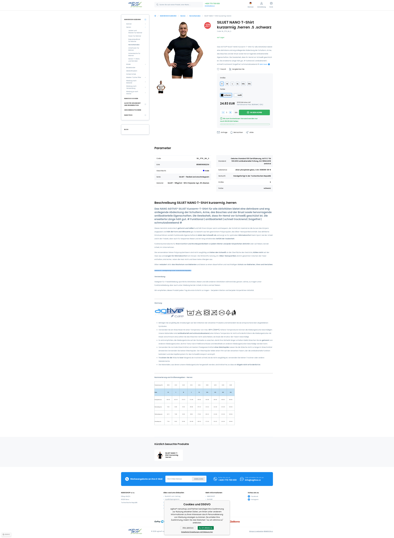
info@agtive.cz (210, 6)
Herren (182, 16)
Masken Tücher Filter (133, 77)
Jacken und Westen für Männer (135, 32)
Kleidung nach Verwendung (131, 87)
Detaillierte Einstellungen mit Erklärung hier (197, 532)
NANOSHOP (211, 496)
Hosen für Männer (134, 36)
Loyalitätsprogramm (172, 499)
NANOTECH (128, 115)
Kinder (128, 64)
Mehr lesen (263, 64)
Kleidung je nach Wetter (132, 93)
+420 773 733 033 (212, 3)
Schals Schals (131, 74)
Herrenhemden (194, 16)
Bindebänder (130, 68)
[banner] (135, 5)
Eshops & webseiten (256, 531)
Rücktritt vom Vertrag (172, 496)
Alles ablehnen (188, 528)
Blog (126, 129)
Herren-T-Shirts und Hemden (134, 60)
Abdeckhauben (131, 71)
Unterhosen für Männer (133, 49)
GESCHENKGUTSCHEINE (132, 110)
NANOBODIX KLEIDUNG (168, 16)
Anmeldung (198, 479)
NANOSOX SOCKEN (131, 98)
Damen (129, 24)
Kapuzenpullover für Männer (134, 40)
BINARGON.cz (268, 531)
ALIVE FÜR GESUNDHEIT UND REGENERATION (132, 104)
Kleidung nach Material (131, 82)
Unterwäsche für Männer (134, 54)
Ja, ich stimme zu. (206, 528)
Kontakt (210, 499)
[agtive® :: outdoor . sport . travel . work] (155, 16)
